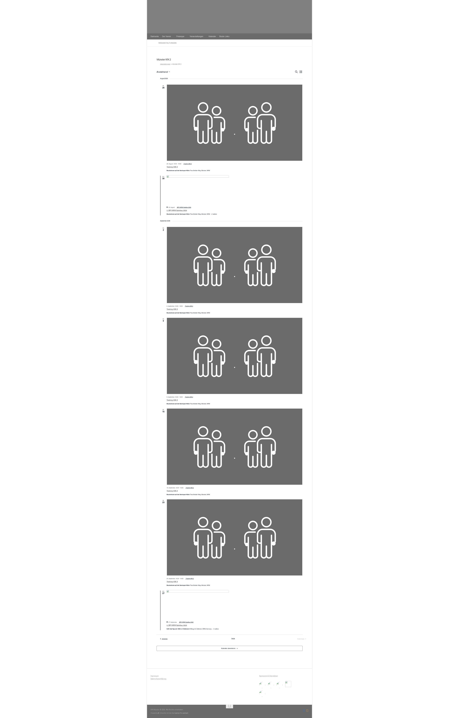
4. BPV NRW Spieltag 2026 (177, 625)
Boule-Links (224, 36)
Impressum (155, 676)
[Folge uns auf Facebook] (304, 711)
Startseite (154, 36)
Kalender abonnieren (228, 648)
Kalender (212, 36)
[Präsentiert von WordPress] (158, 713)
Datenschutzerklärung (158, 679)
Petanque (180, 36)
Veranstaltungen (196, 36)
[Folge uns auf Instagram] (307, 711)
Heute (233, 638)
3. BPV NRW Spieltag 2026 (177, 210)
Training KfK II (172, 167)
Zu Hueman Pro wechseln (180, 713)
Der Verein (166, 36)
